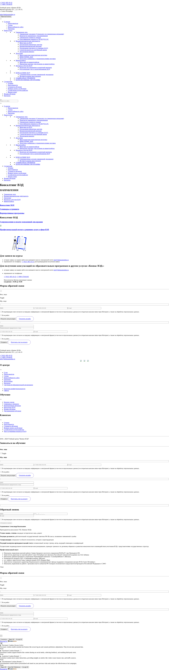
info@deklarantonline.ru (7, 14)
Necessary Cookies (8, 645)
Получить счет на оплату (19, 342)
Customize (4, 639)
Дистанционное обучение (12, 411)
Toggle (2, 298)
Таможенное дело (21, 32)
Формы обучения (9, 94)
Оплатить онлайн (25, 319)
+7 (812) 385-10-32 (6, 2)
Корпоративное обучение (12, 406)
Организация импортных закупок (31, 44)
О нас (6, 372)
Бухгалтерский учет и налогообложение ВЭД (35, 69)
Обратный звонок (6, 16)
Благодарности (13, 85)
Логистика (19, 53)
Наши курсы (8, 30)
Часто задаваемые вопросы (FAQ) (15, 431)
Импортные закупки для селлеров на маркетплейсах (37, 64)
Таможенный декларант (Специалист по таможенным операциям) (42, 34)
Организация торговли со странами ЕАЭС (34, 48)
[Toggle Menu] (1, 369)
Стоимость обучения (15, 87)
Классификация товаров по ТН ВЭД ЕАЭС (34, 39)
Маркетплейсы (21, 60)
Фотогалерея (8, 381)
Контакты (7, 96)
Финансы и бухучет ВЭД (24, 66)
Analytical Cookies (8, 656)
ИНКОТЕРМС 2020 (26, 57)
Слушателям (8, 81)
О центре (7, 22)
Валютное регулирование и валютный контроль (36, 67)
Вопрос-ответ (12, 92)
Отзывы (10, 83)
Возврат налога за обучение (17, 88)
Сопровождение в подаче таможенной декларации (36, 74)
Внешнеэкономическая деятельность (28, 41)
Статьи (10, 25)
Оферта (6, 390)
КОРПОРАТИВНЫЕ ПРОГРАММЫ (28, 80)
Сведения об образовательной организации (18, 385)
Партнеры (11, 29)
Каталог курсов (9, 402)
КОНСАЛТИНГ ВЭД (23, 73)
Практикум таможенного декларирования (34, 36)
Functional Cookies (8, 651)
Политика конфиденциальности (14, 389)
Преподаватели (13, 23)
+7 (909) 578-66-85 (6, 4)
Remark (16, 651)
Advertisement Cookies (9, 661)
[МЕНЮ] (1, 103)
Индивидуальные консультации (30, 76)
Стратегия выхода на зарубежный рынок (33, 50)
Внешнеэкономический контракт (31, 46)
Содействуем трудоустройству (18, 90)
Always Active (18, 645)
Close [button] (2, 567)
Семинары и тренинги (11, 404)
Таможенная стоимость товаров (30, 37)
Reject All (11, 639)
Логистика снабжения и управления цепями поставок (38, 59)
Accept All (19, 639)
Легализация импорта (27, 51)
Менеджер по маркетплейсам (29, 62)
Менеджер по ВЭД (26, 43)
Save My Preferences (14, 667)
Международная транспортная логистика (33, 55)
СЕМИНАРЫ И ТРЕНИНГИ (25, 78)
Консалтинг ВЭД (9, 407)
